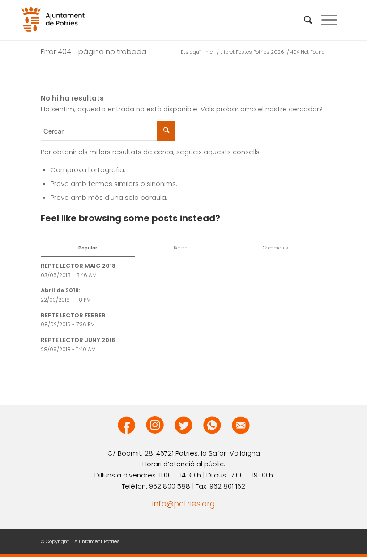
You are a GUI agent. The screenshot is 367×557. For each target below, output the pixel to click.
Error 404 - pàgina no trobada (93, 51)
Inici (209, 52)
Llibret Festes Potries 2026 (252, 52)
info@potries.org (183, 503)
